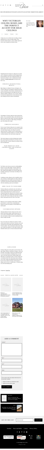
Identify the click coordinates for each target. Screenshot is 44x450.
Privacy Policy (33, 428)
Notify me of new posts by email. (9, 383)
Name (2, 357)
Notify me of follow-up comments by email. (11, 381)
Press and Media (17, 428)
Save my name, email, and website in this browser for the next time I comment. (11, 378)
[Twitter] (3, 5)
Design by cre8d (22, 444)
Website (2, 370)
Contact (26, 428)
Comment (3, 342)
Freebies (9, 428)
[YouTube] (10, 5)
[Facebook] (1, 5)
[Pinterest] (5, 5)
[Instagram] (8, 5)
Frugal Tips (8, 270)
